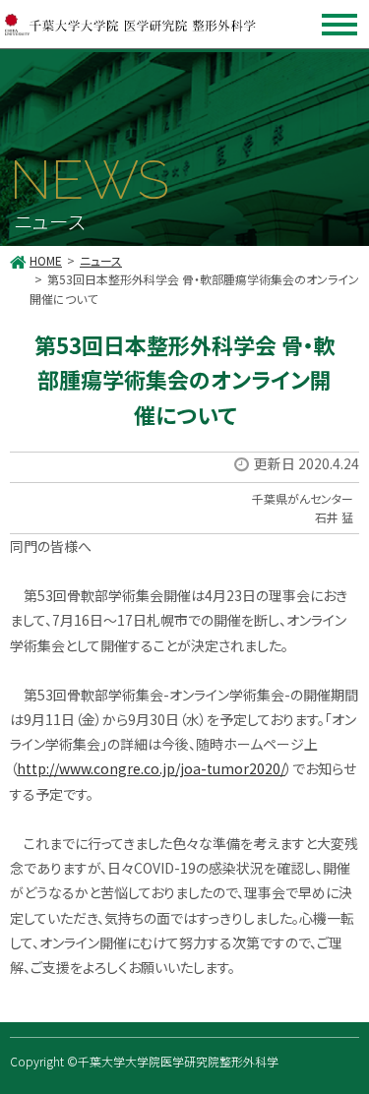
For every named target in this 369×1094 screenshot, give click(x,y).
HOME (46, 260)
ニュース (101, 260)
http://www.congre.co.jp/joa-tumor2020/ (151, 768)
